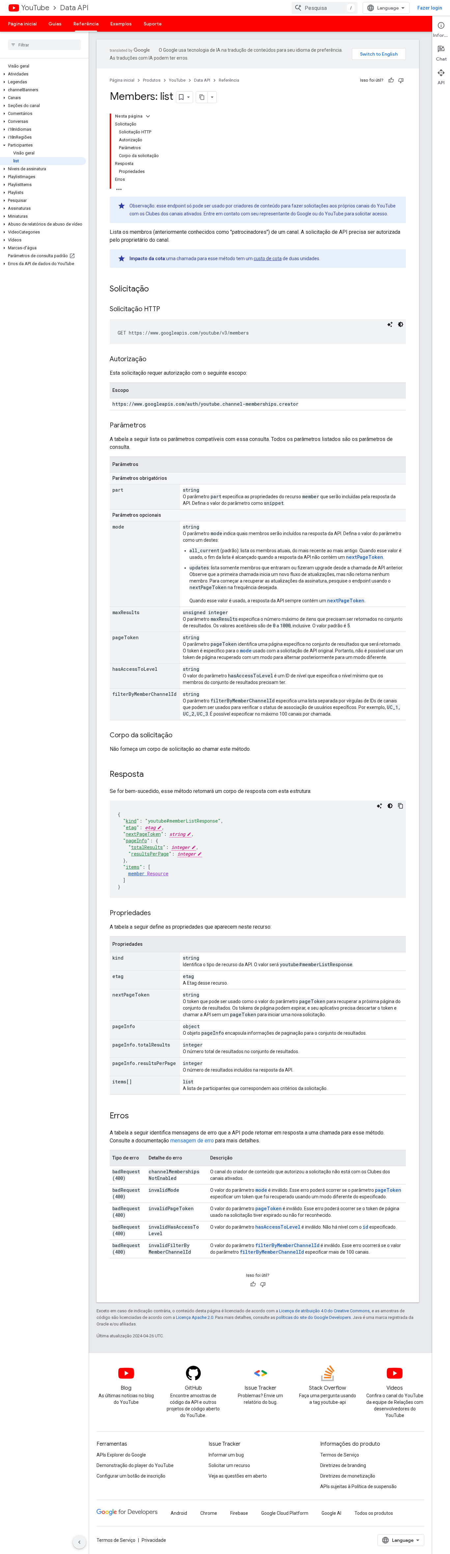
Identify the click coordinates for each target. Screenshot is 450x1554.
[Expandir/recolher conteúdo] (148, 116)
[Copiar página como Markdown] (202, 97)
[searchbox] (44, 45)
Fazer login (429, 8)
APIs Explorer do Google (121, 1455)
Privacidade (154, 1540)
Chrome (208, 1513)
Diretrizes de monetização (347, 1476)
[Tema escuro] (400, 324)
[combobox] (324, 8)
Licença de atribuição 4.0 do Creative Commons (324, 1310)
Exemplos (121, 24)
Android (179, 1513)
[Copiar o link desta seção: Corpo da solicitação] (178, 736)
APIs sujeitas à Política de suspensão (358, 1486)
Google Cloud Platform (284, 1513)
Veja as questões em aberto (238, 1476)
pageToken (388, 1190)
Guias (55, 24)
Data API (74, 7)
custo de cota (268, 258)
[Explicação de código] (390, 324)
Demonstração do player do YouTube (135, 1465)
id (365, 1227)
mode (246, 650)
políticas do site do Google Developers (313, 1317)
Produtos (151, 80)
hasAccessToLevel (277, 1227)
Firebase (239, 1513)
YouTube (35, 7)
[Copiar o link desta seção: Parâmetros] (152, 426)
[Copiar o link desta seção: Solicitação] (155, 289)
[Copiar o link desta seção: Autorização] (152, 360)
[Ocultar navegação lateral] (79, 1542)
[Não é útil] (401, 80)
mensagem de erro (192, 1140)
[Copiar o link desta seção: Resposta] (150, 775)
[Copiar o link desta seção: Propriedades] (157, 913)
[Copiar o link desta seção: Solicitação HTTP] (166, 310)
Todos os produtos (373, 1513)
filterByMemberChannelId (287, 1245)
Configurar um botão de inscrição (131, 1476)
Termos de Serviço (339, 1455)
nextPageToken (364, 557)
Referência (85, 24)
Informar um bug (226, 1455)
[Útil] (391, 80)
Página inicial (22, 24)
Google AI (331, 1513)
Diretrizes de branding (343, 1465)
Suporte (153, 24)
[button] (43, 74)
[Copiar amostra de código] (400, 806)
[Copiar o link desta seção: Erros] (135, 1116)
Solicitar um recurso (229, 1465)
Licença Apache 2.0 (194, 1317)
